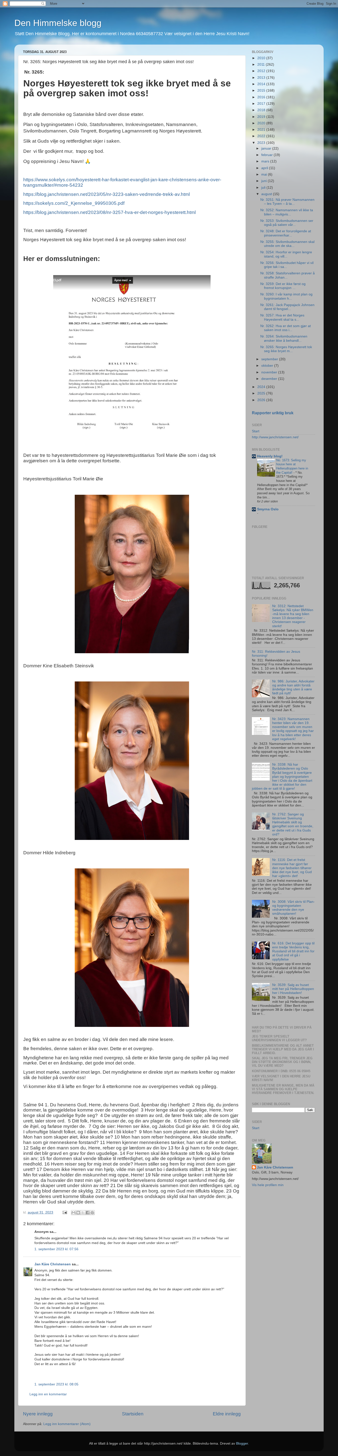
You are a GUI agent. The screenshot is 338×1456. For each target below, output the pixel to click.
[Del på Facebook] (87, 1212)
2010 (261, 58)
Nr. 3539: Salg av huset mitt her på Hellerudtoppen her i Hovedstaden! (293, 989)
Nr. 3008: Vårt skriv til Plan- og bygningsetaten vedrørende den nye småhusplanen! (293, 908)
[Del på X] (82, 1212)
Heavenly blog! (270, 456)
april (265, 168)
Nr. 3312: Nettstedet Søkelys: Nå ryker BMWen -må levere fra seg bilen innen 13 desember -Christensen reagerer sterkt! (292, 616)
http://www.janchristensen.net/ (275, 437)
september (270, 359)
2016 (261, 97)
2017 (261, 103)
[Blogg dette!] (78, 1212)
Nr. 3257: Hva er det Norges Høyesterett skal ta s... (282, 317)
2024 (261, 387)
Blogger (242, 1443)
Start (255, 431)
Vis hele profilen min (268, 1185)
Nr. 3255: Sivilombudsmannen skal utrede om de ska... (287, 244)
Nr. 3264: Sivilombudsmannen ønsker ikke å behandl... (283, 338)
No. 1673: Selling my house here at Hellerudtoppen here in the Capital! (292, 466)
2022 (261, 136)
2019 (261, 117)
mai (264, 174)
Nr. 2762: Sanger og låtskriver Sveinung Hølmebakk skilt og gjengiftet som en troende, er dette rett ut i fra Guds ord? (292, 824)
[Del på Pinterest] (92, 1212)
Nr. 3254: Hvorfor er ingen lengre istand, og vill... (286, 254)
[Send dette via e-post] (73, 1212)
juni (264, 181)
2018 (261, 110)
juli (263, 187)
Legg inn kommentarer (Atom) (67, 1424)
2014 (261, 84)
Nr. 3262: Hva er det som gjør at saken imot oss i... (285, 328)
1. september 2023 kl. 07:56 (56, 1249)
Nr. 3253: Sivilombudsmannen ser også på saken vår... (286, 223)
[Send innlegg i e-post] (64, 1212)
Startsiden (133, 1413)
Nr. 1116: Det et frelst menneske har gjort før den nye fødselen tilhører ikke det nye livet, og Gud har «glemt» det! (292, 868)
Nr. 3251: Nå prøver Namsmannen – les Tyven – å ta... (287, 202)
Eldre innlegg (227, 1413)
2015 (261, 90)
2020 (261, 123)
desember (269, 379)
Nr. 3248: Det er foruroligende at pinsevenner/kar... (285, 233)
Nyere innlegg (38, 1413)
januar (266, 148)
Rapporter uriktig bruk (272, 413)
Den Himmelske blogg (57, 23)
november (269, 372)
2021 (261, 129)
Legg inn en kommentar (48, 1394)
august (267, 194)
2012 (261, 71)
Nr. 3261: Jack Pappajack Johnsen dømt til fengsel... (287, 307)
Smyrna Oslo (268, 509)
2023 (261, 143)
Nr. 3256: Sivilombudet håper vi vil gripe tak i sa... (287, 265)
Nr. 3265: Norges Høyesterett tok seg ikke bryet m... (286, 349)
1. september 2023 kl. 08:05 (56, 1384)
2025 (261, 393)
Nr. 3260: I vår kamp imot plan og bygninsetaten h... (286, 296)
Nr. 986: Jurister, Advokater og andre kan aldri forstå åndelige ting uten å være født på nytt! (293, 687)
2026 (261, 400)
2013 (261, 77)
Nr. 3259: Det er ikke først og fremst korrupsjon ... (283, 286)
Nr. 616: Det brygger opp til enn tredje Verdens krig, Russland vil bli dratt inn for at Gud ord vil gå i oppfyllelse (293, 951)
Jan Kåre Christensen (52, 1264)
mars (265, 161)
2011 (261, 64)
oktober (267, 365)
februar (267, 155)
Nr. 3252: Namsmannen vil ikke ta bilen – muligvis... (286, 212)
